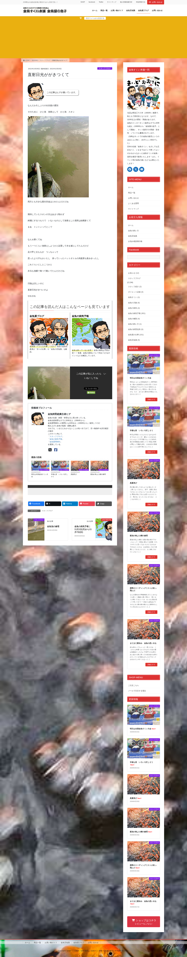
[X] (50, 450)
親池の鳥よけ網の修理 (98, 474)
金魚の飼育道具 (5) (135, 329)
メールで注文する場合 (137, 691)
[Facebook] (56, 450)
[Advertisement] (93, 38)
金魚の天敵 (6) (134, 303)
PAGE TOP (180, 926)
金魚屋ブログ (37, 316)
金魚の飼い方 (133, 231)
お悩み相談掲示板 (135, 241)
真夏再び (74, 474)
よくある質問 (133, 203)
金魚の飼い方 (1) (135, 324)
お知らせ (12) (133, 273)
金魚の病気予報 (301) (136, 313)
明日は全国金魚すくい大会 (39, 475)
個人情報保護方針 (126, 2)
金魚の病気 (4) (134, 308)
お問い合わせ (157, 2)
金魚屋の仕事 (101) (136, 335)
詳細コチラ (151, 399)
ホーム (130, 187)
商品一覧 (131, 193)
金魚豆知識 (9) (134, 340)
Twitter (101, 2)
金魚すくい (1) (134, 297)
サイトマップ (111, 2)
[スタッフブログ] (36, 529)
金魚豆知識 (132, 236)
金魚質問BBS (55, 442)
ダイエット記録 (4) (135, 292)
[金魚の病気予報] (104, 525)
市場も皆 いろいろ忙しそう (59, 475)
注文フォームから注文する (95, 18)
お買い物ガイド (51, 943)
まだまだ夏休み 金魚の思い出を (143, 643)
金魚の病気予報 (80, 316)
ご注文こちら (133, 685)
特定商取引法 (140, 2)
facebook (92, 2)
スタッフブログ (105, 68)
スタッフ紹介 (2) (135, 287)
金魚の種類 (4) (134, 319)
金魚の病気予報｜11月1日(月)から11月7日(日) (83, 529)
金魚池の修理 (53, 526)
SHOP (83, 2)
